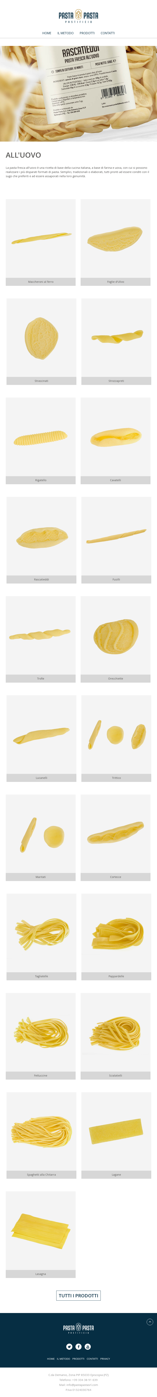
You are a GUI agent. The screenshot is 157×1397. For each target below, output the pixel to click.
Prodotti (87, 33)
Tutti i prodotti (78, 1296)
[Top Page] (150, 1322)
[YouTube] (78, 1347)
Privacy (105, 1358)
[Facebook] (69, 1347)
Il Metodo (65, 33)
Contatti (108, 33)
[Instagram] (88, 1347)
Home (46, 33)
